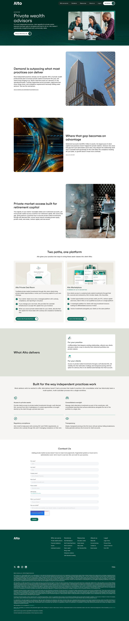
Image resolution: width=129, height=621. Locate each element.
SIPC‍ (33, 605)
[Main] (18, 3)
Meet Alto (93, 540)
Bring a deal (67, 550)
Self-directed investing (69, 555)
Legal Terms (107, 540)
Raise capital (67, 548)
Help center (80, 545)
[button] (64, 3)
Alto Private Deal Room (69, 543)
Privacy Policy (107, 543)
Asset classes (80, 543)
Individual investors (55, 548)
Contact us (93, 545)
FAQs (113, 567)
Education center (81, 540)
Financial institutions (56, 543)
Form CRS (106, 548)
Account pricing (94, 543)
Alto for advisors (68, 545)
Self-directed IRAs (81, 548)
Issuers (52, 545)
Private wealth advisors (56, 540)
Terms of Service (108, 545)
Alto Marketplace (68, 540)
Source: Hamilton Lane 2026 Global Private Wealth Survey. (26, 89)
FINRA (30, 605)
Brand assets (94, 548)
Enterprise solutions (69, 553)
